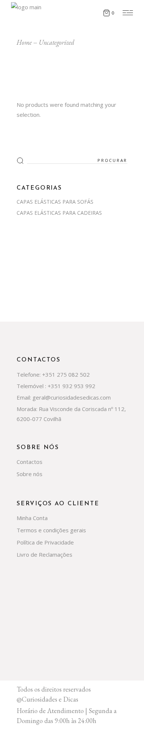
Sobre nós (29, 474)
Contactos (29, 461)
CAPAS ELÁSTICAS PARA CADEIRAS (59, 212)
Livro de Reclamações (44, 554)
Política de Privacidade (45, 542)
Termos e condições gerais (51, 530)
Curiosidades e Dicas (50, 699)
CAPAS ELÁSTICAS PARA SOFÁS (55, 201)
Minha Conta (32, 518)
